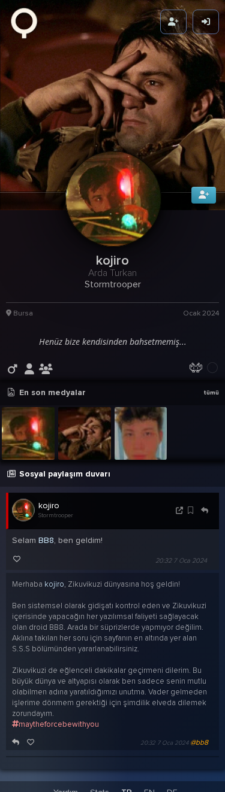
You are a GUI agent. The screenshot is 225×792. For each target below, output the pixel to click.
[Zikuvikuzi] (28, 22)
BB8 (46, 552)
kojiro (48, 517)
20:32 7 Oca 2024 (181, 572)
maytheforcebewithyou (59, 736)
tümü (211, 404)
